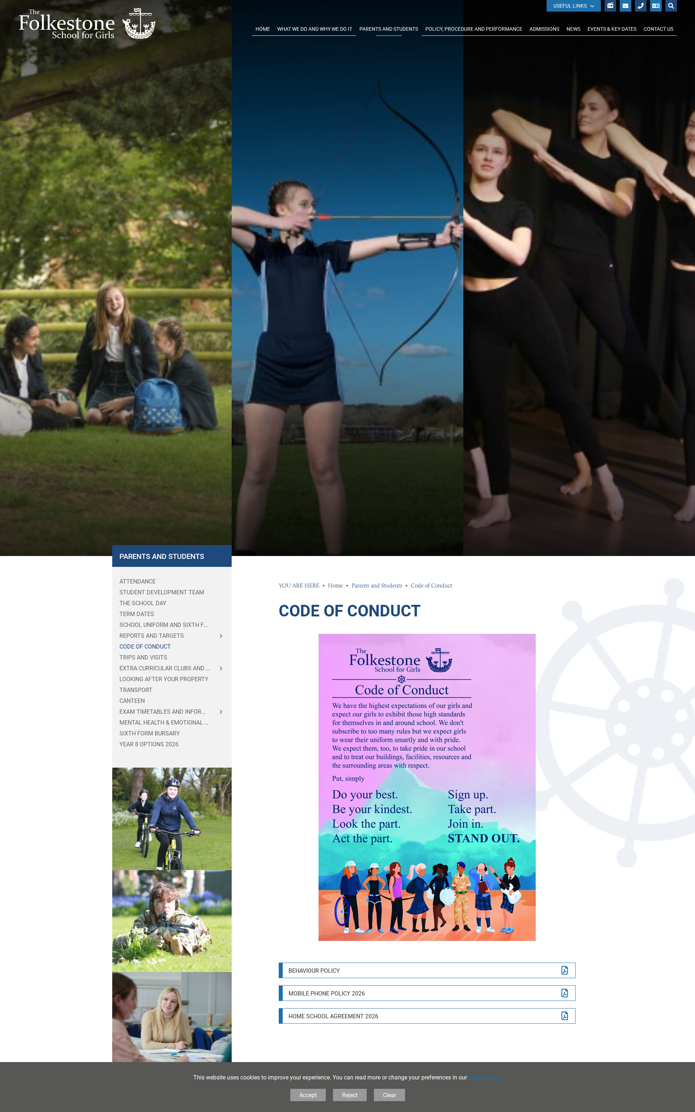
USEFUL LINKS (570, 5)
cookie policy (485, 1077)
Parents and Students (161, 556)
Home (335, 585)
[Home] (87, 23)
